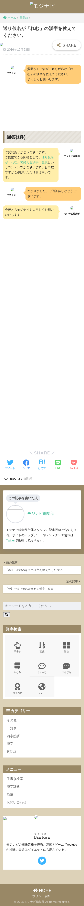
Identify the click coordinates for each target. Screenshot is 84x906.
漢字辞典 (13, 786)
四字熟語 (13, 736)
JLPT (42, 692)
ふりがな (42, 672)
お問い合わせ (16, 802)
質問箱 (27, 478)
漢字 (10, 744)
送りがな (66, 672)
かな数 (17, 672)
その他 (12, 720)
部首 (66, 651)
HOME (44, 890)
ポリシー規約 (41, 896)
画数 (42, 651)
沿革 (10, 794)
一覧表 (12, 728)
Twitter (10, 540)
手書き (17, 651)
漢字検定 (17, 692)
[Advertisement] (42, 104)
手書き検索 (15, 778)
